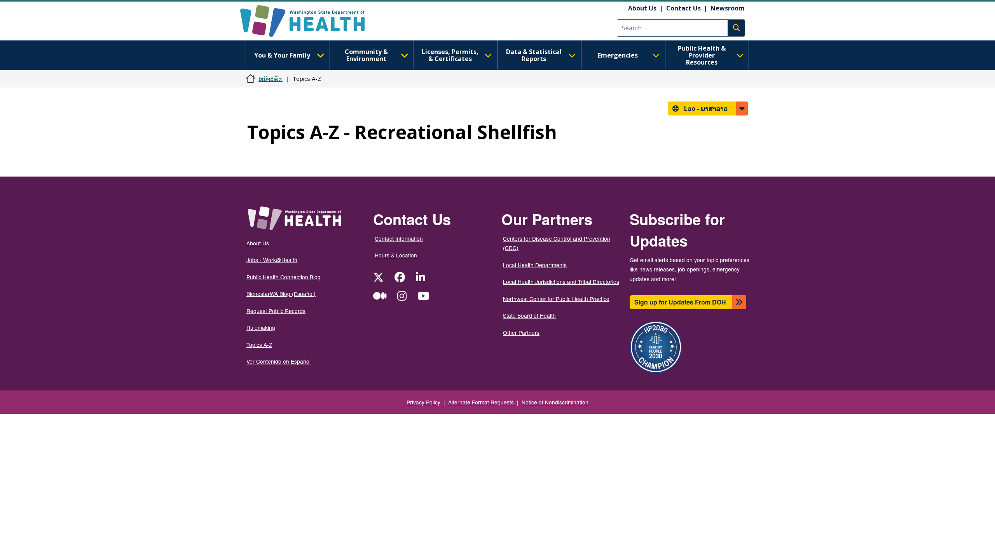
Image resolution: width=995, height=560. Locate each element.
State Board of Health (529, 315)
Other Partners (521, 332)
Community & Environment (366, 55)
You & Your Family (282, 55)
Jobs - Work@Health (271, 260)
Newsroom (727, 8)
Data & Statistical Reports (534, 55)
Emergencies (618, 55)
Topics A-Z (259, 344)
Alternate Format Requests (481, 402)
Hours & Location (396, 255)
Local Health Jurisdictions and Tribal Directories (561, 281)
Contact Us (683, 8)
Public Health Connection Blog (283, 277)
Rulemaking (260, 327)
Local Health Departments (535, 265)
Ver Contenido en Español (278, 361)
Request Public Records (275, 311)
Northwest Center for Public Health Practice (556, 299)
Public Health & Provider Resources (702, 55)
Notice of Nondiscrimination (555, 402)
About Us (642, 8)
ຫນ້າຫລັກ (270, 78)
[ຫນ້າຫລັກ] (309, 21)
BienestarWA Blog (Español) (281, 294)
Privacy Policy (423, 402)
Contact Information (399, 238)
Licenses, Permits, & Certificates (450, 55)
